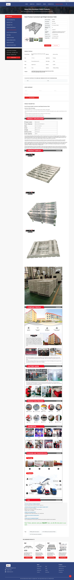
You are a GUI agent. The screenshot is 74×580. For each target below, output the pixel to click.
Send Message (31, 97)
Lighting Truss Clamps (10, 37)
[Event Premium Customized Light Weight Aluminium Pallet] (34, 27)
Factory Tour (38, 568)
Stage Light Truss (9, 24)
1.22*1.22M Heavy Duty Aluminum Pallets (48, 531)
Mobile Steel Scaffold (10, 42)
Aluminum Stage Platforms (11, 27)
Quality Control (39, 570)
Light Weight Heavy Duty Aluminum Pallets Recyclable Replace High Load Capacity (28, 554)
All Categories (61, 572)
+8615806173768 (15, 52)
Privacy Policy (47, 572)
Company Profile (39, 566)
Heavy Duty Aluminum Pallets (28, 11)
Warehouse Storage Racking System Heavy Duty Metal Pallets (39, 554)
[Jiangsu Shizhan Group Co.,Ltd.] (8, 4)
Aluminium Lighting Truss (11, 19)
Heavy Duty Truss (9, 22)
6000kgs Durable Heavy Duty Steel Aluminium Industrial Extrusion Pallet (62, 554)
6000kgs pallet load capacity (34, 531)
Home (22, 11)
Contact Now (13, 57)
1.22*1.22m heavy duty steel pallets (35, 534)
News (46, 566)
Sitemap (46, 570)
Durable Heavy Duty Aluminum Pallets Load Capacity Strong (51, 554)
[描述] (66, 4)
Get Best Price (47, 45)
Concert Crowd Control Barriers (12, 32)
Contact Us (38, 572)
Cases (46, 568)
